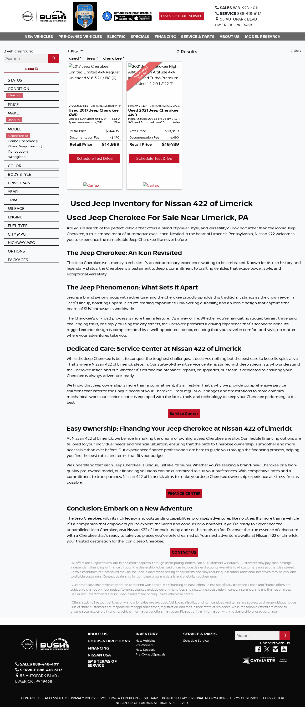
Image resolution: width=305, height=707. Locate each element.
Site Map (151, 698)
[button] (107, 16)
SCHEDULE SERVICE (187, 16)
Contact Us (31, 698)
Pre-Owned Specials (151, 654)
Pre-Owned (144, 645)
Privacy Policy (83, 698)
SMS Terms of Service (102, 663)
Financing (98, 648)
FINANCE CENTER (184, 493)
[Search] (53, 58)
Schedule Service (196, 640)
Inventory (147, 634)
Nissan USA (99, 655)
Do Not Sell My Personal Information (194, 698)
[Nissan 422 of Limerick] (44, 15)
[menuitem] (32, 95)
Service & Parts (200, 634)
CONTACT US (184, 552)
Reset (30, 69)
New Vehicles (146, 640)
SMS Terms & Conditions (120, 698)
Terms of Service (244, 698)
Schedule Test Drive (94, 158)
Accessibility (56, 698)
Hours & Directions (109, 641)
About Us (97, 634)
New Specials (145, 649)
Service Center (184, 413)
